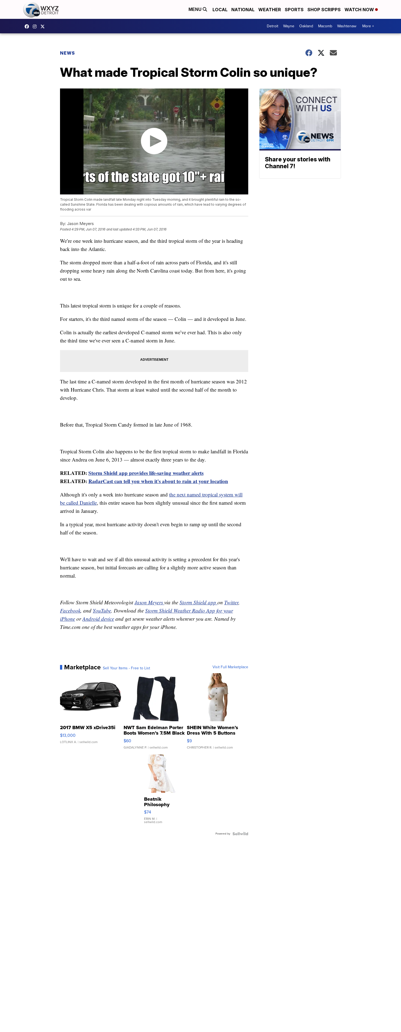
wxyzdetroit (28, 26)
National (243, 9)
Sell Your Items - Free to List (126, 668)
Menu (195, 9)
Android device (98, 618)
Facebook (70, 610)
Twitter (231, 602)
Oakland (306, 26)
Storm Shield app (198, 602)
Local (220, 9)
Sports (294, 9)
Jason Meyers (149, 602)
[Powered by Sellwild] (240, 834)
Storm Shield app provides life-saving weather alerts (146, 473)
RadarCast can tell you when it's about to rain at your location (158, 481)
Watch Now (360, 9)
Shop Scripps (324, 9)
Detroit (272, 26)
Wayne (288, 26)
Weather (269, 9)
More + (368, 26)
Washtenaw (346, 26)
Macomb (325, 26)
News (67, 53)
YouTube (102, 610)
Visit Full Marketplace (230, 667)
